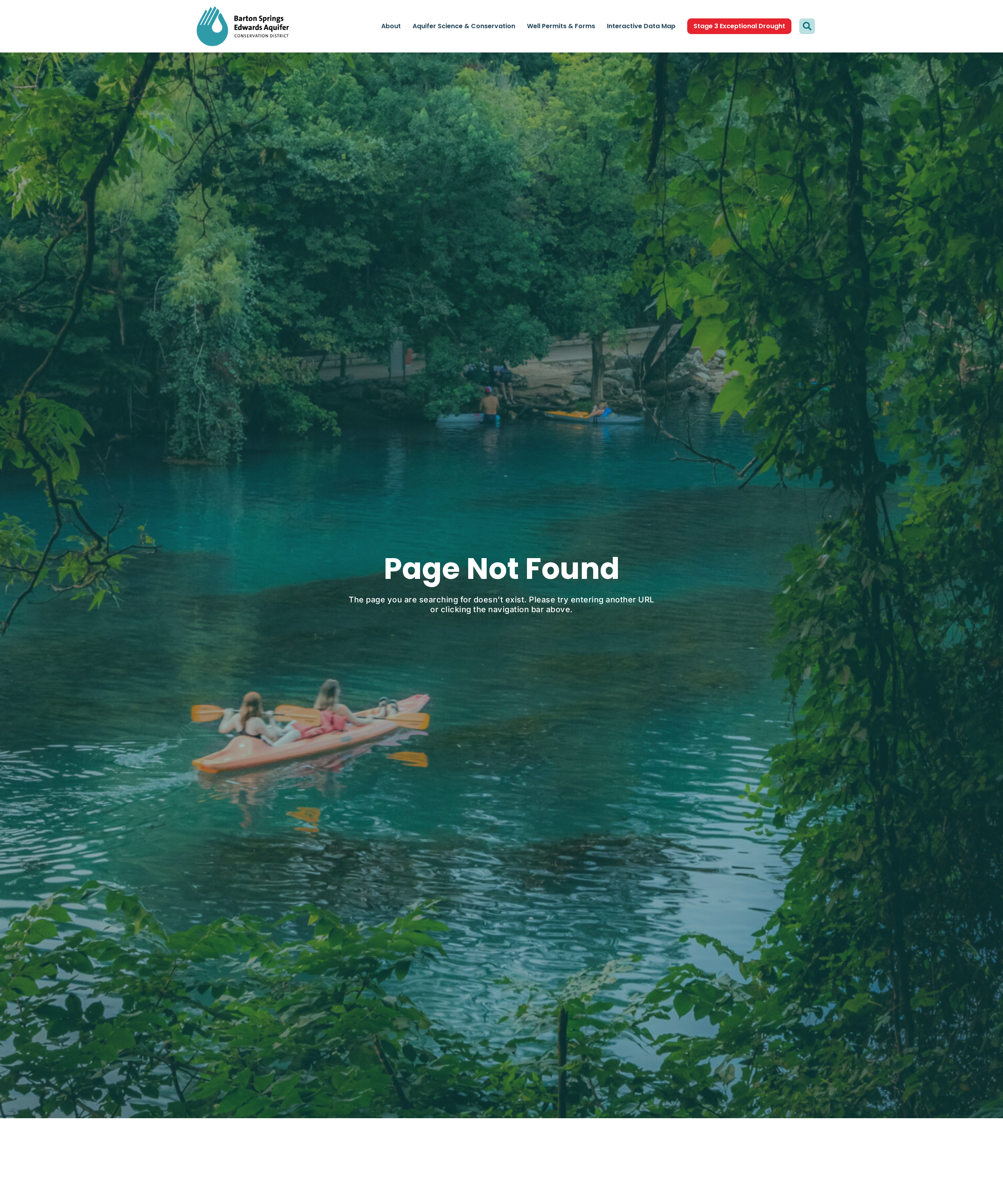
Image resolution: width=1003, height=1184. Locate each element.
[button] (807, 26)
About (391, 26)
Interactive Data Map (641, 26)
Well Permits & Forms (561, 26)
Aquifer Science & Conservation (464, 26)
